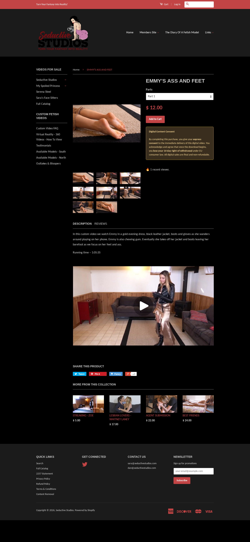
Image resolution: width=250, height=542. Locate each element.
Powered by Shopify (85, 510)
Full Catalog (43, 104)
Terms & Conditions (46, 489)
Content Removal (45, 494)
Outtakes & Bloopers (48, 163)
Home (129, 32)
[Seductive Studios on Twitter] (84, 466)
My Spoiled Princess (48, 86)
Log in (177, 4)
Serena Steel (43, 91)
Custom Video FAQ (47, 128)
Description (82, 223)
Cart (165, 4)
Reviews (100, 223)
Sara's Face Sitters (47, 97)
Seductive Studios (46, 80)
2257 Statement (44, 474)
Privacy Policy (43, 479)
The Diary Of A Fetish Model (182, 32)
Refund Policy (43, 484)
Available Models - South (51, 151)
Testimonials (43, 145)
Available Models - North (51, 157)
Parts (149, 89)
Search (39, 463)
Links (208, 32)
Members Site (148, 32)
